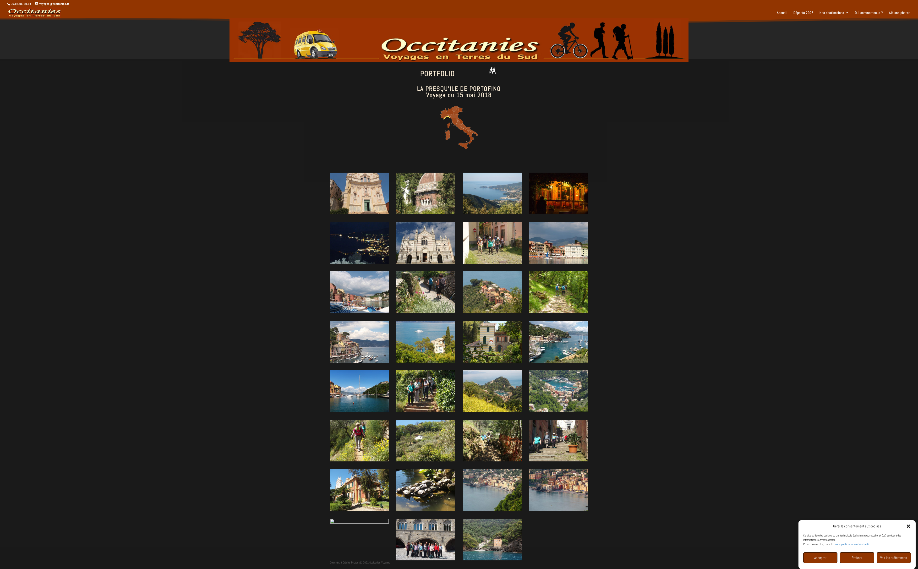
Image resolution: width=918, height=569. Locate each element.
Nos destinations (832, 13)
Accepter (820, 557)
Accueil (782, 13)
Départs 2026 (803, 13)
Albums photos (899, 13)
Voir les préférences (893, 557)
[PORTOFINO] (425, 313)
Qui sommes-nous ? (869, 13)
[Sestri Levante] (558, 264)
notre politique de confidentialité (852, 544)
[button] (908, 526)
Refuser (857, 557)
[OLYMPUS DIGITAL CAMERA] (359, 214)
